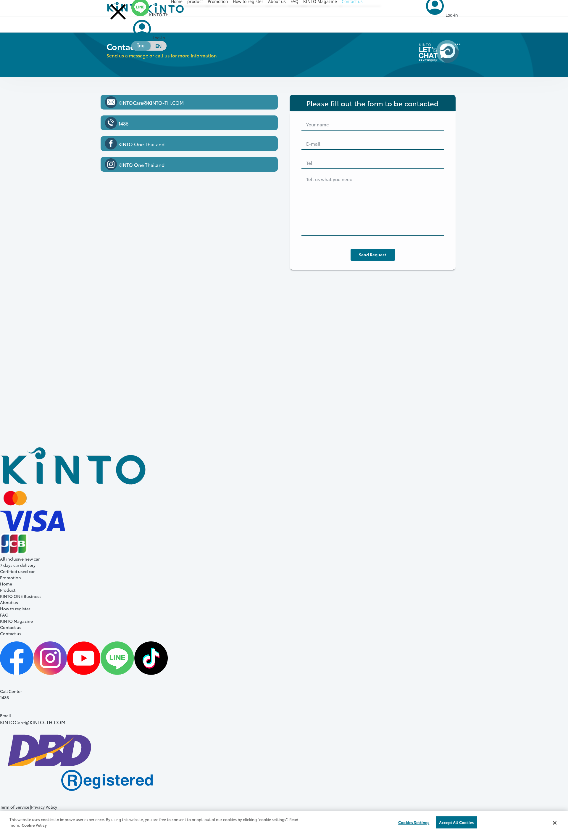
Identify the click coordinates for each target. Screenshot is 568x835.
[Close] (554, 823)
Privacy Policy (44, 807)
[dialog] (284, 823)
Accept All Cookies (456, 822)
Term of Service (14, 807)
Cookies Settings (413, 822)
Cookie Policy (34, 825)
